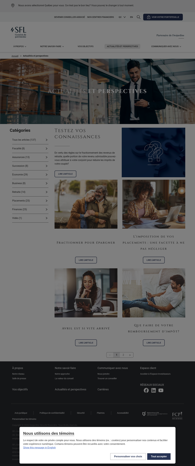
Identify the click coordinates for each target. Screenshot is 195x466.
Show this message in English (39, 447)
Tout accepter (159, 456)
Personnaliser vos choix (128, 456)
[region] (98, 445)
